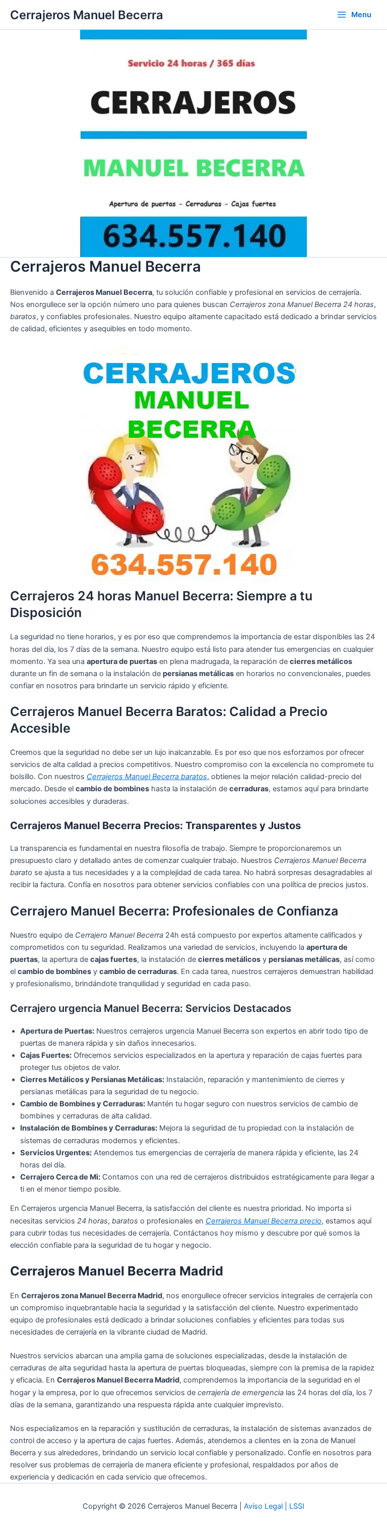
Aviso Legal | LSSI (274, 1506)
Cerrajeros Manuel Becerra (86, 15)
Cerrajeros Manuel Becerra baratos (147, 776)
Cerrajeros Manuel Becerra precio (263, 1220)
